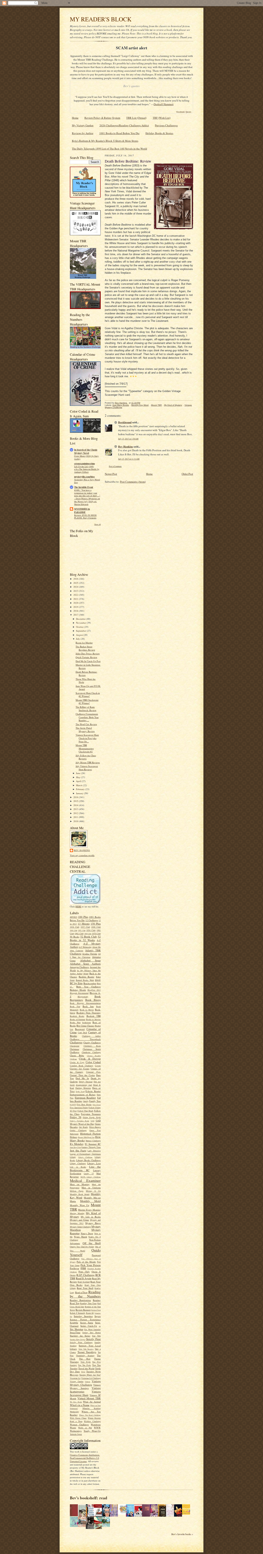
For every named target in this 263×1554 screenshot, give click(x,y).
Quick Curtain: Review (86, 657)
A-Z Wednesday (84, 947)
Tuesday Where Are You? (90, 1374)
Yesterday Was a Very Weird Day (87, 481)
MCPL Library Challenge (91, 1177)
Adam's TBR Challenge (85, 952)
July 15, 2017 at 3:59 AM (128, 438)
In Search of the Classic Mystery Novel (85, 451)
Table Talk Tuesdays (86, 1349)
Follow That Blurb (85, 1110)
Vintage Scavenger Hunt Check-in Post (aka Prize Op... (87, 738)
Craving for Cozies (79, 1068)
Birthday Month (78, 989)
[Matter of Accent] (75, 1515)
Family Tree (95, 1101)
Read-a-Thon (81, 1292)
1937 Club (85, 926)
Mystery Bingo (93, 1223)
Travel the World (86, 1368)
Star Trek (96, 1335)
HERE (78, 906)
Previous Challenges (166, 125)
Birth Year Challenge (88, 986)
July (78, 638)
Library (73, 1157)
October (80, 626)
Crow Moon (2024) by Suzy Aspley (86, 457)
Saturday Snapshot (83, 1316)
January (80, 793)
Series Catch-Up (88, 1325)
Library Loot (94, 1163)
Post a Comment (115, 466)
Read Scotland (84, 1281)
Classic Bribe (77, 1055)
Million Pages (76, 1190)
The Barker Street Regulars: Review (85, 648)
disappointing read (84, 1084)
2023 (76, 590)
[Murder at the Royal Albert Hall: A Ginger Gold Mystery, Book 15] (83, 1526)
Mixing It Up (93, 1190)
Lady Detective (94, 1150)
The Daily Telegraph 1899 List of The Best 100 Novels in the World (109, 148)
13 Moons (83, 923)
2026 (76, 578)
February (80, 789)
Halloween (74, 1133)
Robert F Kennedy (77, 1313)
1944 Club (73, 930)
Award (85, 973)
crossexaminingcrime (84, 463)
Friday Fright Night (92, 1117)
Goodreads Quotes (183, 111)
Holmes (73, 1137)
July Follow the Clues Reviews (86, 757)
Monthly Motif (90, 1201)
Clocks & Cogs (77, 1062)
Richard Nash (96, 1310)
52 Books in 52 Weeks (85, 938)
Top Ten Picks (84, 1365)
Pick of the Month (86, 1261)
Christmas (74, 1049)
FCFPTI (73, 1104)
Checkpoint (74, 1045)
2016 (76, 797)
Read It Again (83, 1278)
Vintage (87, 1381)
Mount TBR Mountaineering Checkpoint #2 (85, 748)
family (86, 1101)
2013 (76, 809)
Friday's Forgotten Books (79, 1121)
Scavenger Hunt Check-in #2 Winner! (88, 694)
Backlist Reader (86, 976)
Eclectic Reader (93, 1091)
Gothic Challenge (78, 1130)
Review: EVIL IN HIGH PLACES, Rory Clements (85, 516)
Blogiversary (83, 996)
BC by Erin (76, 983)
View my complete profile (82, 855)
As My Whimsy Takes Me (89, 970)
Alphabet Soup (90, 960)
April (79, 781)
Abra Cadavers (76, 950)
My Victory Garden (82, 125)
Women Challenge (79, 1424)
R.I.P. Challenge (85, 1275)
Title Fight (86, 1361)
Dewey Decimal (85, 1081)
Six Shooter (76, 1329)
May (78, 777)
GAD (92, 1121)
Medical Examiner (85, 1180)
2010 (76, 821)
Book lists (88, 1006)
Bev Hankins (82, 850)
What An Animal (92, 1401)
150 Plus (96, 923)
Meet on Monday (80, 1184)
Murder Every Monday (89, 1209)
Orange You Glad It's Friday (82, 1246)
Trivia (83, 1372)
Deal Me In (82, 1078)
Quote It (96, 1271)
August (79, 634)
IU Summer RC (93, 1144)
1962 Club (79, 933)
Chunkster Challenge (91, 1052)
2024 (76, 586)
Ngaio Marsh (80, 1236)
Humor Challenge (93, 1140)
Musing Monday (77, 1213)
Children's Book (92, 1045)
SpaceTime (75, 1332)
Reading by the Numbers (85, 1294)
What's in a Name (80, 1405)
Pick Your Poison (91, 1265)
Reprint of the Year (93, 1306)
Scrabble (74, 1322)
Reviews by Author (82, 133)
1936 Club (74, 926)
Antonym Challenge (79, 967)
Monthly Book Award (79, 1194)
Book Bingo (93, 1000)
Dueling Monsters (83, 1088)
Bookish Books (77, 1016)
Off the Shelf (92, 1243)
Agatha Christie (89, 953)
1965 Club (87, 933)
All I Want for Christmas (85, 955)
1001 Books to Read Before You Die (119, 133)
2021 (76, 598)
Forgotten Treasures (91, 1114)
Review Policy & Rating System (102, 118)
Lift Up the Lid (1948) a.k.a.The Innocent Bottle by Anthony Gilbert (86, 469)
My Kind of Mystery (173, 405)
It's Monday (77, 1144)
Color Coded (93, 1062)
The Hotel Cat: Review (86, 724)
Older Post (187, 474)
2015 (76, 801)
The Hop (85, 1358)
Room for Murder (84, 642)
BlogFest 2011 (94, 990)
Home (75, 118)
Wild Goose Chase (78, 1418)
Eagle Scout (80, 1091)
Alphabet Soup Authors (85, 964)
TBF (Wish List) (162, 118)
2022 (76, 594)
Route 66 (90, 1313)
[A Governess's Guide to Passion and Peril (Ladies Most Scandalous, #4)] (187, 1513)
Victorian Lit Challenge (91, 1378)
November (81, 622)
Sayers (98, 1316)
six (100, 1326)
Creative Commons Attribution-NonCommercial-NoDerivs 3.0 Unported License (85, 1458)
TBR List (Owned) (136, 118)
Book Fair (75, 1006)
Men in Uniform (91, 1187)
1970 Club (96, 933)
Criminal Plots (93, 1072)
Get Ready (83, 1127)
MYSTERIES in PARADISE (82, 510)
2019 (76, 606)
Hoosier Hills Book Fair (86, 1137)
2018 (76, 610)
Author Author (76, 973)
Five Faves (97, 1104)
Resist (72, 1309)
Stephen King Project (77, 1339)
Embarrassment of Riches (82, 1094)
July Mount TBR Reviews (88, 762)
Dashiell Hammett (164, 104)
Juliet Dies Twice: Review (88, 653)
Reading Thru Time (88, 1303)
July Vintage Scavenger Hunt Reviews (87, 768)
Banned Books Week (85, 980)
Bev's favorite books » (182, 1534)
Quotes (73, 1275)
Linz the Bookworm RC (85, 1168)
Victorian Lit (75, 1378)
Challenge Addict (91, 1036)
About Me (96, 947)
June (78, 773)
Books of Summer (77, 1019)
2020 (76, 602)
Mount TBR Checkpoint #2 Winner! (87, 701)
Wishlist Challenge (92, 1421)
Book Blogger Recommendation (85, 1003)
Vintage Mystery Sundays (85, 1386)
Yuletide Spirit (76, 1434)
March (79, 785)
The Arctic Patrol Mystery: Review (85, 729)
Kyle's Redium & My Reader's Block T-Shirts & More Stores (105, 141)
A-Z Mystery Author (85, 945)
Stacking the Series (80, 1335)
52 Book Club (88, 936)
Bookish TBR (94, 1016)
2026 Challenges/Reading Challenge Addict (124, 125)
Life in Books (78, 1166)
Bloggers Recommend (79, 993)
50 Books (74, 936)
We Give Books (76, 1402)
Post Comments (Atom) (133, 481)
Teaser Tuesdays (86, 1352)
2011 (76, 817)
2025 (76, 582)
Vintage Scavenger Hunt (85, 1393)
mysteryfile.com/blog (84, 476)
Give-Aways (95, 1126)
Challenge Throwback (85, 1039)
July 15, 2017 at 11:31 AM (129, 459)
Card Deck (82, 1032)
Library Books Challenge (88, 1160)
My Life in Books (91, 1216)
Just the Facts (78, 1150)
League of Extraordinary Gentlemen (85, 1154)
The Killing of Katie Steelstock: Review (86, 708)
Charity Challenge (92, 1042)
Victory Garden (76, 1381)
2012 (76, 813)
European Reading (85, 1097)
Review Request (83, 1309)
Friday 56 (75, 1117)
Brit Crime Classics (85, 1025)
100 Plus (83, 917)
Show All (97, 524)
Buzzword (80, 1029)
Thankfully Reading (85, 1355)
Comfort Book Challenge (81, 1065)
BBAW (98, 980)
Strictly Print (93, 1339)
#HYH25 (73, 917)
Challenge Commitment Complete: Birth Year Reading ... (87, 717)
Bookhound (125, 422)
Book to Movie (87, 1009)
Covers (98, 1065)
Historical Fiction (90, 1133)
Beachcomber (89, 983)
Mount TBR (156, 405)
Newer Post (111, 474)
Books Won (75, 1022)
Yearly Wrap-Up (92, 1430)
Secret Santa (86, 1322)
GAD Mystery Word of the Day (85, 1122)
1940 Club (96, 926)
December (81, 618)
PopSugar (74, 1268)
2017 (76, 614)
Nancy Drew (87, 1233)
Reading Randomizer (80, 1300)
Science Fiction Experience (85, 1319)
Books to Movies (93, 1019)
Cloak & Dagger (90, 1058)
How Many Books (120, 405)
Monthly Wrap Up (79, 1205)
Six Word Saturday (92, 1329)
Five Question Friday (79, 1107)
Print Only (84, 1271)
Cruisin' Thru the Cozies (82, 1075)
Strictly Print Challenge (81, 1342)
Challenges (76, 1042)
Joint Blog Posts (75, 1147)
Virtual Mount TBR (89, 1398)
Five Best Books (84, 1104)
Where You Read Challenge (90, 1415)
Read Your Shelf (85, 1288)
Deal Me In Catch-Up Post (88, 661)
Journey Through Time (91, 1147)
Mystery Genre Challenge (80, 1226)
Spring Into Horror (91, 1332)
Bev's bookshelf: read (88, 1498)
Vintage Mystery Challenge (85, 1383)
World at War (85, 1427)
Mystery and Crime (79, 1219)
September (81, 630)
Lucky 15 (89, 1173)
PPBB (83, 1268)
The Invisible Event (83, 487)
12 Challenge (91, 920)
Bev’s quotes (131, 86)
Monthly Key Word (140, 405)
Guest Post (95, 1130)
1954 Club (91, 930)
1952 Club (81, 930)
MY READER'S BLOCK (101, 19)
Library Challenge (85, 1157)
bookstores (86, 1022)
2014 (76, 805)
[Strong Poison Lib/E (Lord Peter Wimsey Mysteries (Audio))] (123, 1513)
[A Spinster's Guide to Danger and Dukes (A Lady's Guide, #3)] (75, 1526)
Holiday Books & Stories (159, 133)
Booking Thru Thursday (88, 1012)
